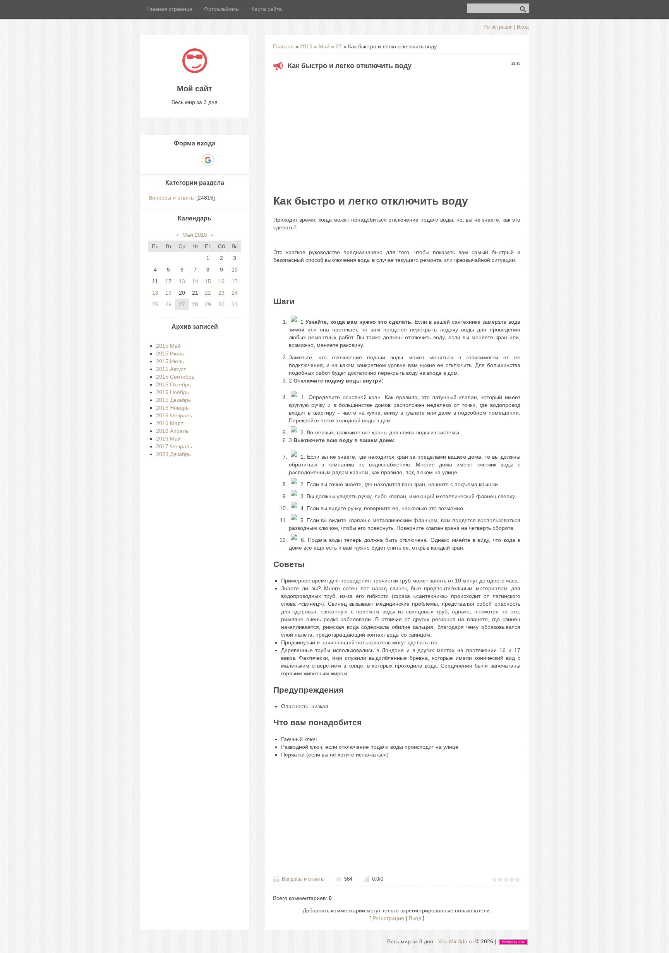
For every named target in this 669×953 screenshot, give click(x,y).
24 (235, 293)
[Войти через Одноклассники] (221, 160)
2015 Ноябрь (172, 392)
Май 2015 (194, 235)
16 (221, 281)
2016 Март (169, 423)
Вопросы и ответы (303, 879)
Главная (283, 46)
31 (235, 304)
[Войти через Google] (208, 160)
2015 (306, 46)
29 (208, 304)
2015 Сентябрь (175, 377)
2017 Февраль (174, 446)
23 (221, 293)
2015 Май (168, 346)
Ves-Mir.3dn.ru (456, 941)
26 (168, 304)
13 (182, 281)
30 (221, 304)
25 (155, 304)
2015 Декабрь (173, 400)
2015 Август (171, 369)
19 (168, 293)
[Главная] (194, 71)
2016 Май (168, 439)
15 (208, 281)
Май (324, 46)
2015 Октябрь (173, 384)
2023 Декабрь (173, 454)
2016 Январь (172, 408)
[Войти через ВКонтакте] (181, 160)
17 (235, 281)
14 (195, 281)
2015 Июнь (170, 353)
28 (195, 304)
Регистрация (498, 27)
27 (339, 46)
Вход (523, 27)
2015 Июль (170, 361)
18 (155, 293)
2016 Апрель (172, 431)
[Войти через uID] (168, 160)
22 (208, 293)
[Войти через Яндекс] (194, 160)
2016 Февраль (174, 415)
